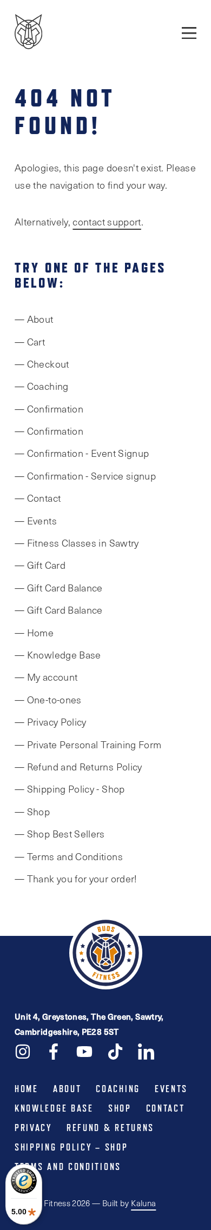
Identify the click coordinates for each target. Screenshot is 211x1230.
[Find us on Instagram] (23, 1051)
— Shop (32, 811)
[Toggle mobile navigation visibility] (189, 32)
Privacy (33, 1127)
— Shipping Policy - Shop (70, 788)
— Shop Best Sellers (60, 833)
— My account (46, 676)
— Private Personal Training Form (88, 744)
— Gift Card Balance (59, 587)
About (67, 1088)
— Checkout (42, 363)
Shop (119, 1108)
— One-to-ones (48, 699)
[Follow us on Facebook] (53, 1051)
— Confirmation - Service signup (85, 475)
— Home (34, 632)
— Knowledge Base (58, 654)
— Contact (38, 497)
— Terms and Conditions (69, 856)
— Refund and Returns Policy (78, 766)
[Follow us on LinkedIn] (146, 1051)
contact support (106, 221)
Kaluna (143, 1203)
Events (171, 1088)
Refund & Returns (110, 1127)
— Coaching (42, 386)
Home (26, 1088)
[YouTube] (84, 1051)
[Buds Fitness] (28, 33)
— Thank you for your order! (76, 878)
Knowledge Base (54, 1108)
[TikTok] (115, 1051)
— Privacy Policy (51, 721)
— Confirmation (49, 408)
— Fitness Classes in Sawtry (77, 542)
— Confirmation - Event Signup (82, 453)
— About (34, 319)
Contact (165, 1108)
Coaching (118, 1088)
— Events (36, 520)
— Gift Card (40, 565)
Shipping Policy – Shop (71, 1147)
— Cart (30, 341)
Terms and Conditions (68, 1166)
